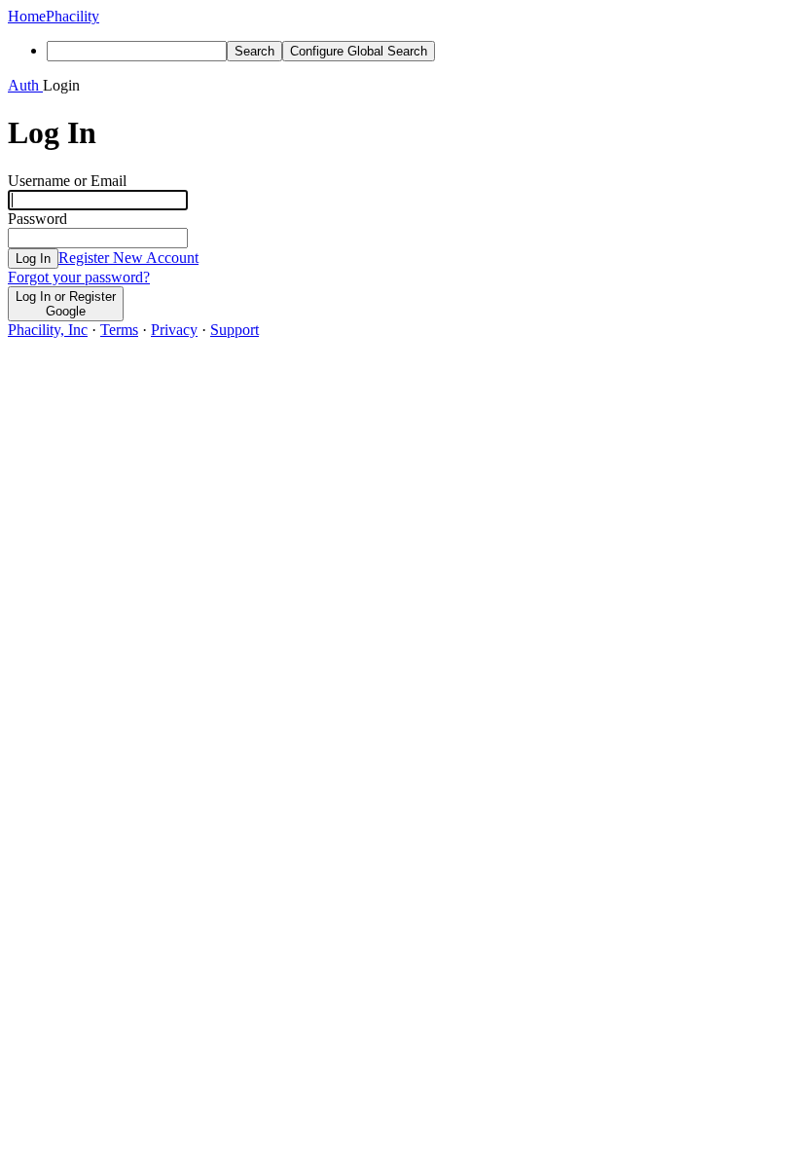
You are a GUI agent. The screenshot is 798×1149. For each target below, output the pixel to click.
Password (37, 218)
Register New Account (128, 257)
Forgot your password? (79, 277)
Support (234, 329)
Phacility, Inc (48, 329)
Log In (33, 258)
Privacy (174, 329)
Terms (119, 329)
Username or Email (67, 180)
